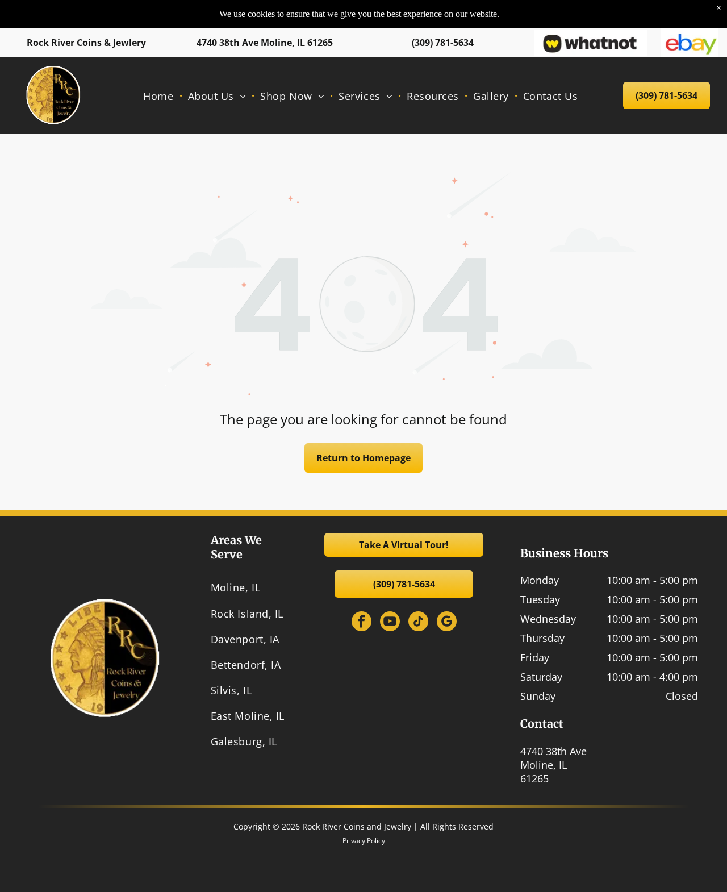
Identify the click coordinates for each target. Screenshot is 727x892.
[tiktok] (418, 622)
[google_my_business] (447, 622)
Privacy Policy (363, 840)
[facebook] (361, 622)
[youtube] (390, 622)
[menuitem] (159, 95)
